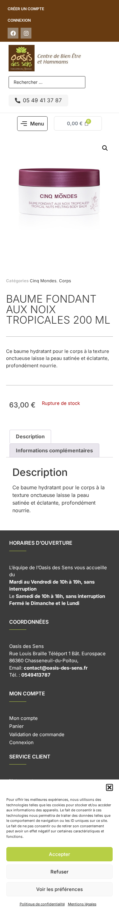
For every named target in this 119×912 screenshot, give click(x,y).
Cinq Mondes (43, 280)
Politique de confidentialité (42, 904)
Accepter (59, 854)
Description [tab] (30, 436)
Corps (65, 280)
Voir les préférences (59, 889)
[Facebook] (13, 33)
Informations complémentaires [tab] (54, 450)
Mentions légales (82, 904)
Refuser (59, 872)
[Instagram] (26, 33)
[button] (109, 787)
